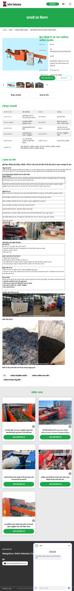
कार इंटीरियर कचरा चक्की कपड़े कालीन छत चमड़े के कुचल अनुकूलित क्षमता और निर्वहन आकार (18, 525)
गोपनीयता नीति (5, 588)
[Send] (69, 588)
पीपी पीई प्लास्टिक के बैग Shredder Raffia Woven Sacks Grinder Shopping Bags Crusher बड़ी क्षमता (55, 431)
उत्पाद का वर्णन (44, 95)
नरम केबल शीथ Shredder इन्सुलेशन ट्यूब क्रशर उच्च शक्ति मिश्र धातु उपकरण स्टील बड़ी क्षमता (19, 431)
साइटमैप (9, 588)
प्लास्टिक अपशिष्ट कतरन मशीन (40, 375)
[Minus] (69, 546)
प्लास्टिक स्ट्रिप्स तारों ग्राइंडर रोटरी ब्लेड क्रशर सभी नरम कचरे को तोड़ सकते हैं (19, 478)
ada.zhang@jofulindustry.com (16, 563)
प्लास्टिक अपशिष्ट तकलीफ (21, 30)
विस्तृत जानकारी (16, 95)
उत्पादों (10, 30)
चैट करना (52, 4)
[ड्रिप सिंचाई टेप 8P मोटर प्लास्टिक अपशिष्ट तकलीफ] (25, 56)
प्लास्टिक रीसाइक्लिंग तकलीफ (18, 375)
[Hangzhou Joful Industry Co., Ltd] (13, 4)
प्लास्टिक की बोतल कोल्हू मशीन (12, 380)
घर (5, 30)
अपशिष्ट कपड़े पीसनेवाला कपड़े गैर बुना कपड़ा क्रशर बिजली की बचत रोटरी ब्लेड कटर (55, 478)
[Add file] (35, 588)
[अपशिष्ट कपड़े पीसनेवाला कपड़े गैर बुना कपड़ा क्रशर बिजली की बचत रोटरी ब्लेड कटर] (55, 460)
